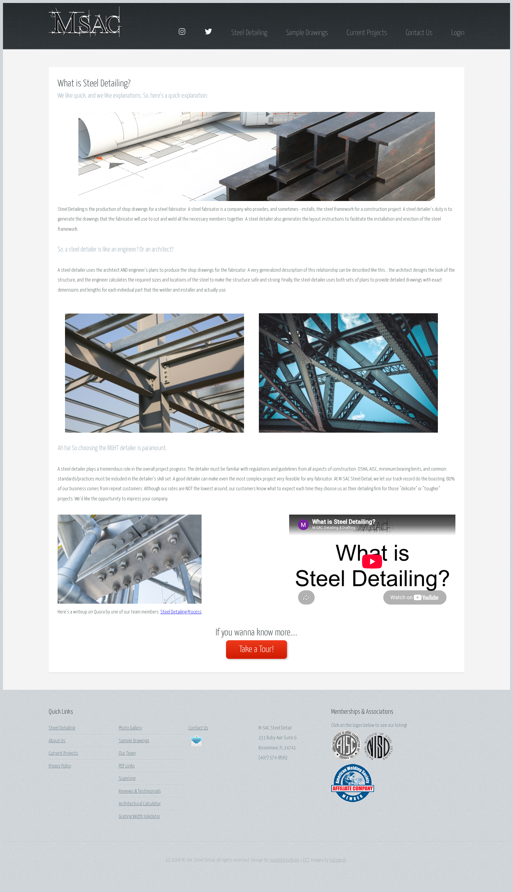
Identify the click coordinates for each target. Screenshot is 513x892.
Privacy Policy (60, 766)
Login (457, 33)
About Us (57, 741)
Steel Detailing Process (181, 612)
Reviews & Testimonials (140, 791)
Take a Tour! (256, 649)
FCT (306, 860)
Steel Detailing (249, 33)
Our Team (127, 753)
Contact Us (419, 33)
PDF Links (127, 766)
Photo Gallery (130, 728)
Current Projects (367, 33)
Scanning (127, 778)
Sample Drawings (307, 33)
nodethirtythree (285, 860)
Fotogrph (338, 860)
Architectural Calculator (140, 803)
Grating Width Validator (139, 816)
